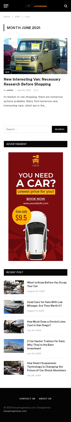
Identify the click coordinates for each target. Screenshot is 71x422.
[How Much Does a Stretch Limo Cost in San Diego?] (14, 326)
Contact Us (27, 398)
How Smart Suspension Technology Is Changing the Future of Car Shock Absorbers (46, 367)
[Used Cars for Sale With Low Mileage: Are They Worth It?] (14, 307)
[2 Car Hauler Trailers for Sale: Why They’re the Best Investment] (14, 346)
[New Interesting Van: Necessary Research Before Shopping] (35, 56)
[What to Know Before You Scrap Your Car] (14, 287)
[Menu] (6, 6)
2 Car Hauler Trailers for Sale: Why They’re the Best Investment (46, 345)
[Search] (65, 6)
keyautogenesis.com (15, 411)
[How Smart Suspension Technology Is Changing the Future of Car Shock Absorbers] (14, 368)
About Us (45, 398)
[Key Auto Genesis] (35, 6)
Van (7, 72)
